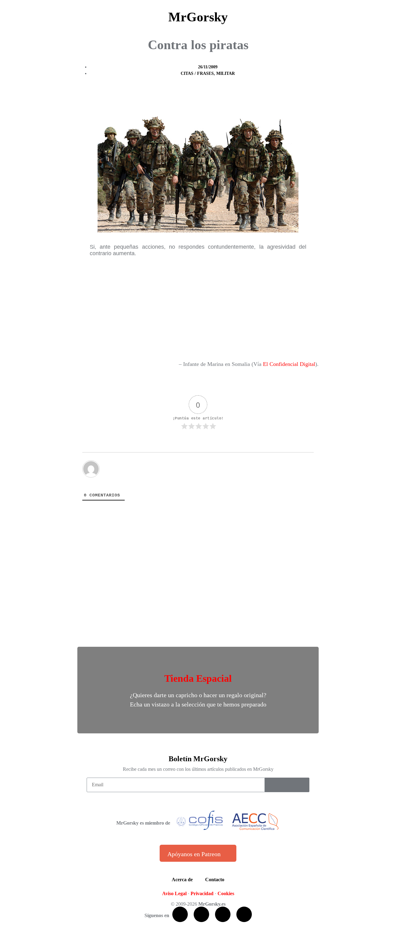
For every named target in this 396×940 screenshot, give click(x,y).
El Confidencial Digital (289, 364)
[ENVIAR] (287, 785)
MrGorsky (198, 17)
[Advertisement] (198, 308)
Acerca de (182, 879)
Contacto (214, 879)
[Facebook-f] (180, 914)
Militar (225, 73)
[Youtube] (222, 914)
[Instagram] (244, 914)
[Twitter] (201, 914)
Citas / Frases (197, 73)
